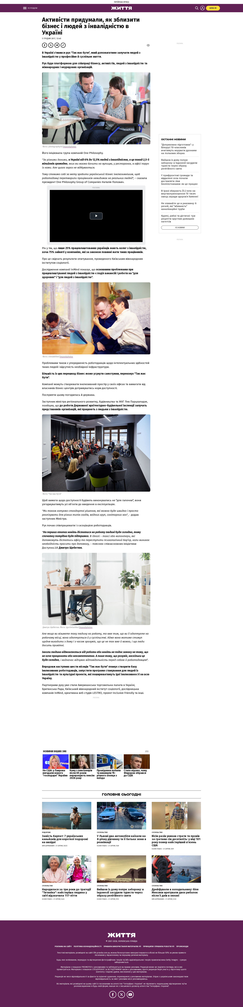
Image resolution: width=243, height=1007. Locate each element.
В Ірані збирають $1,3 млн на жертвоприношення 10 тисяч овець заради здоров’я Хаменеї (179, 193)
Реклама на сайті (63, 946)
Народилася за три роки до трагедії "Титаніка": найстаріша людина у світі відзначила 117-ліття (66, 892)
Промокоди (182, 946)
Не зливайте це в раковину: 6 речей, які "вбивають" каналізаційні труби (178, 206)
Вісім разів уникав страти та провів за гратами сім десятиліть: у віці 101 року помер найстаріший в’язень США (176, 840)
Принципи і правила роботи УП (158, 946)
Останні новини (173, 139)
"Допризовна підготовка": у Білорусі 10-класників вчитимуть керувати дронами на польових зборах (179, 149)
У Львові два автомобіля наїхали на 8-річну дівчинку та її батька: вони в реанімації (121, 839)
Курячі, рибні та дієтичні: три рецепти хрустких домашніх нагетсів (178, 218)
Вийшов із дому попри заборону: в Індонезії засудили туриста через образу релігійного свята (179, 164)
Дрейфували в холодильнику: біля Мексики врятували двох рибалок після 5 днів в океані (175, 892)
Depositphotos (69, 146)
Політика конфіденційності (88, 946)
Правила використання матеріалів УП (122, 946)
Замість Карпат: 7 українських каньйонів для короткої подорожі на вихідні (65, 839)
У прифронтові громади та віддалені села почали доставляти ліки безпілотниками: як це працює (179, 179)
